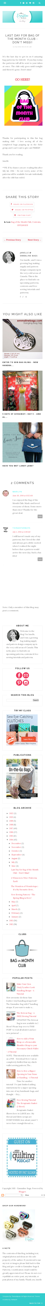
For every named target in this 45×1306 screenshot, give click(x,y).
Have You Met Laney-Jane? (18, 466)
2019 (11, 821)
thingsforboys (21, 528)
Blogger (22, 1191)
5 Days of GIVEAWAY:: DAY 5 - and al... (21, 415)
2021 (11, 817)
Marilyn (17, 491)
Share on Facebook (23, 204)
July (13, 862)
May (13, 902)
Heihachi (14, 1299)
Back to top (35, 1303)
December (16, 843)
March (14, 909)
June (14, 866)
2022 (11, 813)
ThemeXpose (16, 1296)
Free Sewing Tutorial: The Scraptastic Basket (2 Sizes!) (27, 1103)
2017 (11, 828)
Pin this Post (24, 215)
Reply (40, 516)
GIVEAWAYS (22, 225)
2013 (11, 920)
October (15, 851)
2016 (11, 832)
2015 (11, 836)
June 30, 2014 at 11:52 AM (22, 495)
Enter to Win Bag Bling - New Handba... (20, 364)
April (14, 905)
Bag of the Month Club (21, 222)
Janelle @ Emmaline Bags (29, 254)
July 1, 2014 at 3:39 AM (21, 532)
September (17, 854)
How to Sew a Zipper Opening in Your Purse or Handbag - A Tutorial (27, 1074)
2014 (11, 839)
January (15, 917)
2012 (11, 924)
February (16, 913)
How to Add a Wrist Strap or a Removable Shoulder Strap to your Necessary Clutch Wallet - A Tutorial (22, 1045)
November (16, 847)
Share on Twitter (24, 210)
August (14, 858)
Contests (36, 222)
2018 (11, 824)
